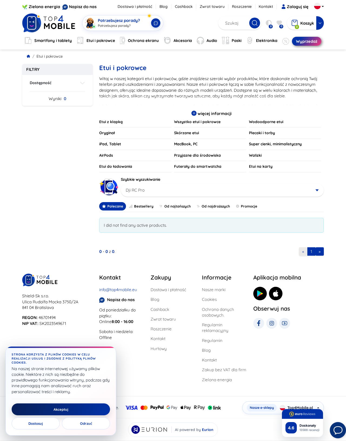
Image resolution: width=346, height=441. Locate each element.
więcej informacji (214, 113)
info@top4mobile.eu (118, 289)
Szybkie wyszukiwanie (140, 179)
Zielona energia (44, 6)
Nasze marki (213, 289)
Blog (163, 6)
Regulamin (212, 340)
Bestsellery (144, 206)
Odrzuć (86, 423)
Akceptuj (61, 409)
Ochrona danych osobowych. (218, 312)
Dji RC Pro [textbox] (135, 190)
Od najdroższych (216, 206)
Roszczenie (242, 6)
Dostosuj (35, 423)
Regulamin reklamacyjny (215, 327)
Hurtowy (159, 348)
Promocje (249, 206)
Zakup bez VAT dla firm (224, 369)
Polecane (115, 206)
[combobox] (222, 190)
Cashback (184, 6)
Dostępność (40, 82)
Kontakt (266, 6)
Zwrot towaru (212, 6)
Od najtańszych (177, 206)
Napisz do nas (83, 6)
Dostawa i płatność (135, 6)
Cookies (209, 299)
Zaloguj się (297, 6)
